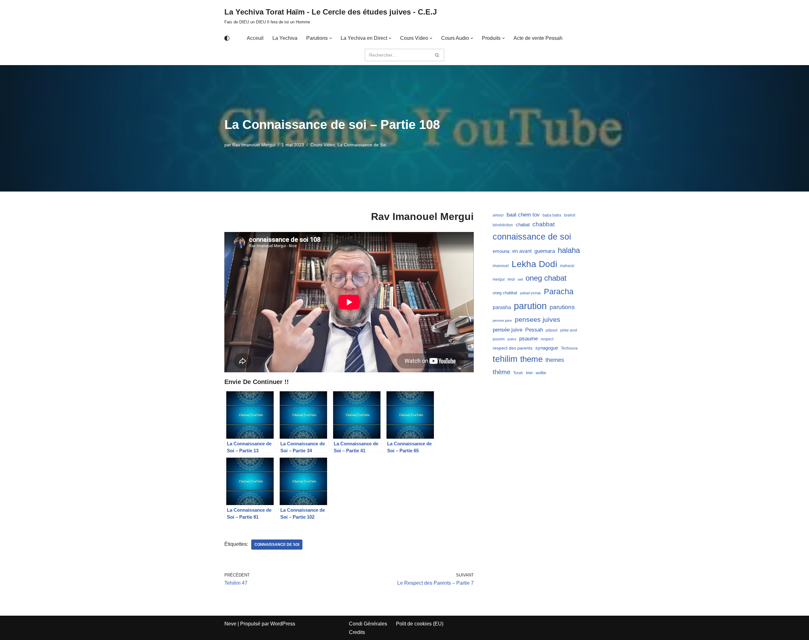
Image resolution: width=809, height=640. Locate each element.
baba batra (552, 215)
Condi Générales (368, 623)
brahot (569, 215)
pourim (499, 339)
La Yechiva (284, 38)
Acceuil (255, 38)
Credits (357, 632)
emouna (501, 251)
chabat (523, 224)
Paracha (559, 291)
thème (501, 372)
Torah (518, 373)
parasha (502, 307)
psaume (528, 339)
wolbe (541, 372)
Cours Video (322, 144)
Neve (230, 623)
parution (530, 306)
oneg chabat (546, 278)
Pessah (534, 329)
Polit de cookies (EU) (419, 623)
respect (547, 339)
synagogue (546, 347)
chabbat (543, 224)
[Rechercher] (437, 55)
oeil (520, 279)
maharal (567, 266)
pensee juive (502, 320)
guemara (544, 251)
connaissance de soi (276, 544)
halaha (569, 250)
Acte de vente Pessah (538, 38)
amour (498, 215)
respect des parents (512, 347)
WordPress (282, 623)
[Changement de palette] (226, 38)
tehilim (505, 359)
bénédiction (503, 225)
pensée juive (507, 330)
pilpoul (551, 330)
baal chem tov (523, 215)
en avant (522, 251)
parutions (562, 307)
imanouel (501, 266)
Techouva (569, 348)
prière (512, 339)
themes (554, 360)
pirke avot (568, 330)
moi (511, 279)
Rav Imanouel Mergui (253, 144)
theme (531, 359)
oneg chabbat (505, 292)
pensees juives (537, 319)
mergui (499, 279)
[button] (330, 38)
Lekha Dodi (534, 264)
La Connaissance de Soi (362, 144)
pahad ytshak (530, 293)
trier (529, 372)
